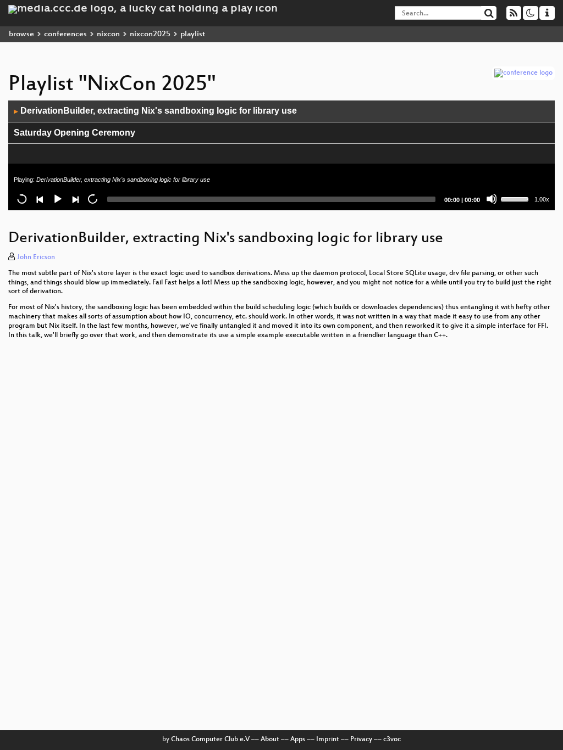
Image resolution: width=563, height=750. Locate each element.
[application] (281, 155)
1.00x (541, 199)
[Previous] (40, 199)
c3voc (392, 739)
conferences (65, 34)
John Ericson (36, 257)
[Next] (75, 199)
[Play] (57, 199)
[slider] (516, 198)
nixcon (108, 34)
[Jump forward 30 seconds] (92, 199)
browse (21, 34)
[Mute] (491, 199)
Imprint (327, 739)
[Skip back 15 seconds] (22, 199)
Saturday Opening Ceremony (74, 132)
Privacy (361, 739)
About (270, 739)
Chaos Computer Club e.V (210, 739)
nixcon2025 (150, 34)
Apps (297, 739)
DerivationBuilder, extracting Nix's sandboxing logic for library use (155, 110)
